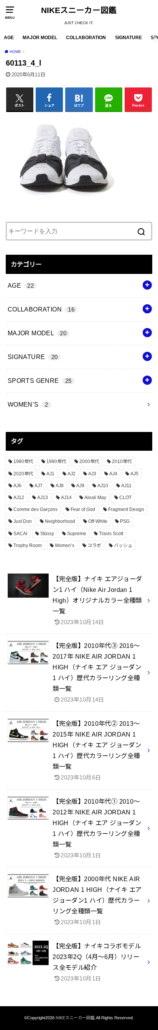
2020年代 (23, 473)
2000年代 (89, 461)
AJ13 (42, 497)
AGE (9, 37)
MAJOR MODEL (40, 37)
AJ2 (71, 473)
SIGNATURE (128, 37)
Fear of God (83, 509)
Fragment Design (126, 509)
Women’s (64, 545)
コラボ (94, 545)
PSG (125, 521)
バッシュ (123, 545)
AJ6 (17, 485)
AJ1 (50, 473)
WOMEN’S (28, 404)
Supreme (76, 533)
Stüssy (47, 533)
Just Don (22, 521)
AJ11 (126, 485)
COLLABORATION (86, 37)
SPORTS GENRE (40, 380)
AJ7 (39, 485)
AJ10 (102, 485)
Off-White (97, 521)
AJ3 (92, 473)
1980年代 (23, 461)
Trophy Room (27, 545)
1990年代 (56, 461)
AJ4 (113, 473)
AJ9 (80, 485)
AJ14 (66, 497)
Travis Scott (111, 533)
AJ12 (18, 497)
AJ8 (60, 485)
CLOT (125, 497)
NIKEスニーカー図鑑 (79, 10)
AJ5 (134, 473)
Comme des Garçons (35, 509)
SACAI (20, 533)
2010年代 (122, 461)
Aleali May (95, 497)
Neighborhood (60, 521)
